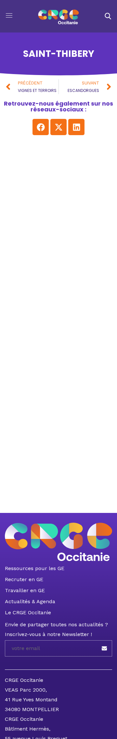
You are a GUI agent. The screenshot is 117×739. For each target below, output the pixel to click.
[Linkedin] (76, 127)
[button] (108, 16)
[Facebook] (40, 127)
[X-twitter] (58, 127)
